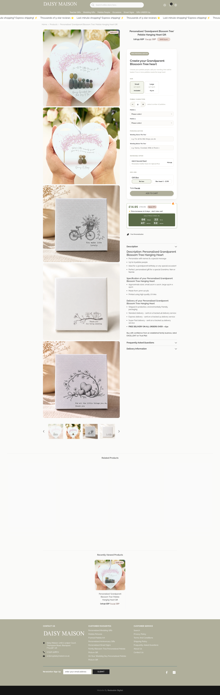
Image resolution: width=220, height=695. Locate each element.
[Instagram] (174, 672)
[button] (43, 431)
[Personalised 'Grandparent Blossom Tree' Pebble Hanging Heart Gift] (110, 575)
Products (54, 24)
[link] (32, 530)
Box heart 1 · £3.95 (162, 181)
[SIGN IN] (164, 5)
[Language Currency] (175, 5)
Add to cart (152, 193)
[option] (55, 431)
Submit (101, 672)
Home (44, 24)
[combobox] (119, 5)
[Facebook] (167, 672)
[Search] (117, 5)
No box (141, 181)
